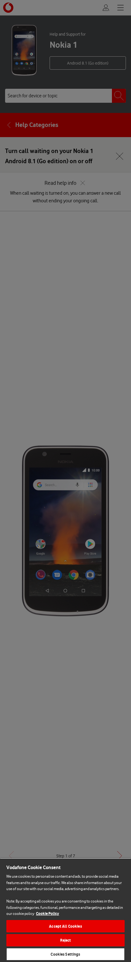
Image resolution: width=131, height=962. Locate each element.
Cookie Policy (47, 913)
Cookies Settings (65, 954)
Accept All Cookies (65, 926)
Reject (65, 940)
